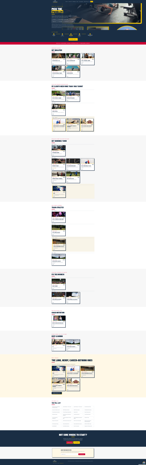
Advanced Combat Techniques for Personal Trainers (56, 407)
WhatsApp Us (74, 1)
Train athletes (54, 21)
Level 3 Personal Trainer (89, 414)
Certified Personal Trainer (89, 406)
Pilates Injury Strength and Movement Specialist (89, 421)
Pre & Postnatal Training (56, 423)
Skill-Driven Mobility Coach (89, 423)
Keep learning (72, 21)
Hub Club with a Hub (56, 414)
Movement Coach (89, 417)
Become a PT (70, 1)
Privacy (56, 463)
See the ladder (76, 442)
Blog (89, 1)
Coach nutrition (66, 21)
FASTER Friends (86, 1)
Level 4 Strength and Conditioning (56, 418)
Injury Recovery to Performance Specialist (67, 415)
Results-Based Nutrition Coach (78, 423)
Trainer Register (81, 1)
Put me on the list (81, 454)
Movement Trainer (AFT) (56, 420)
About (77, 1)
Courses (66, 1)
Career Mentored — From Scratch (78, 406)
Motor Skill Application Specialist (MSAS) (78, 418)
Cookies (58, 463)
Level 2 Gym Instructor (78, 414)
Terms (53, 463)
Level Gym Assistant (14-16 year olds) (67, 418)
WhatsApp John (69, 442)
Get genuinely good (72, 19)
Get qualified (54, 19)
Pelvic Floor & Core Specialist (78, 420)
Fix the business (60, 21)
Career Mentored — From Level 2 (67, 406)
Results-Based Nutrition (67, 423)
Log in (91, 1)
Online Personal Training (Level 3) (67, 420)
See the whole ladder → (73, 39)
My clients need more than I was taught (63, 19)
